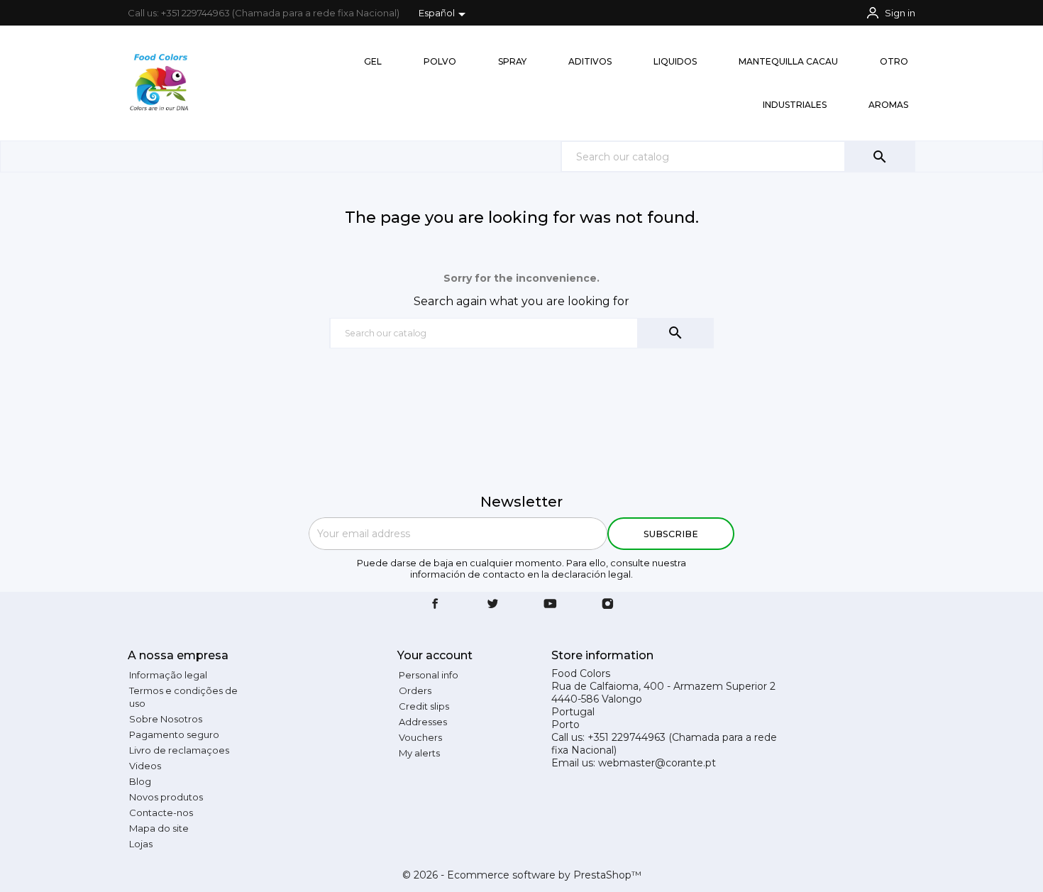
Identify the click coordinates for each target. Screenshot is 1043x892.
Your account (435, 655)
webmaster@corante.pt (657, 762)
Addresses (423, 721)
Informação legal (168, 675)
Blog (140, 781)
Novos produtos (166, 797)
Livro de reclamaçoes (179, 750)
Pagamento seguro (174, 734)
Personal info (428, 675)
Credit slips (424, 706)
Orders (415, 690)
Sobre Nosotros (165, 719)
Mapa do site (159, 828)
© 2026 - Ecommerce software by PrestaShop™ (521, 875)
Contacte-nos (161, 812)
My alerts (419, 753)
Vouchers (420, 737)
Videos (145, 765)
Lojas (141, 843)
